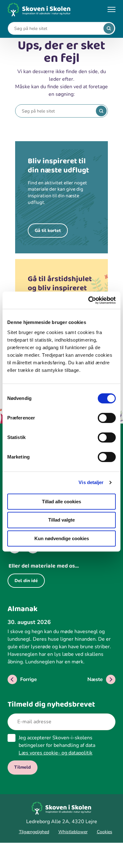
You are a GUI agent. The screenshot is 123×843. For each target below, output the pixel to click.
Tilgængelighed (34, 832)
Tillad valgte (61, 520)
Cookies (104, 832)
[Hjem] (39, 9)
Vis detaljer (91, 482)
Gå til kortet (48, 231)
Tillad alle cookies (61, 501)
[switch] (107, 418)
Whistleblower (73, 832)
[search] (108, 28)
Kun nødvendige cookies (61, 538)
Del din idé (26, 581)
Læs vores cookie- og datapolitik (55, 752)
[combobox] (56, 29)
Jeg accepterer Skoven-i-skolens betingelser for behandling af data (57, 745)
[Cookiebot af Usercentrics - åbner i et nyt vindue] (88, 300)
